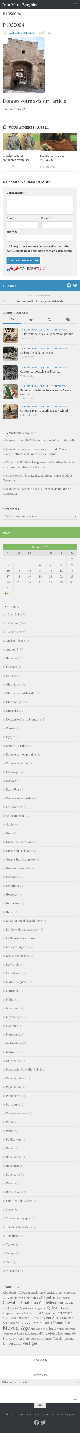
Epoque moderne (17, 763)
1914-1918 (25, 329)
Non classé (13, 1034)
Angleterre (38, 1292)
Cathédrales (30, 1298)
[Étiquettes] (68, 320)
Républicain (30, 1338)
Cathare (11, 675)
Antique (51, 1292)
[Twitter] (75, 285)
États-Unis (13, 789)
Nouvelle (61, 329)
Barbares (15, 1298)
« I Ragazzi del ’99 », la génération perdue (46, 334)
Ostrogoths (13, 1061)
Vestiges (30, 1343)
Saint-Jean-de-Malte (19, 1201)
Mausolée (12, 991)
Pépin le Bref (14, 1087)
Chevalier (11, 1302)
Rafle (9, 1148)
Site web (12, 231)
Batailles (38, 329)
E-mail (46, 218)
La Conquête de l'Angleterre (24, 921)
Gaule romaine (18, 1318)
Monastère (61, 1322)
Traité (10, 1244)
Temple (58, 1338)
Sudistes (47, 1338)
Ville (9, 1262)
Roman (13, 1333)
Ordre (72, 1328)
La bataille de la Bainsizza (37, 352)
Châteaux (29, 1302)
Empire (65, 1308)
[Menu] (75, 4)
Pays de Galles (15, 1078)
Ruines (18, 1338)
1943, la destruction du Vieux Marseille (50, 440)
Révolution (13, 1192)
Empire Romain (15, 745)
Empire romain (13, 1313)
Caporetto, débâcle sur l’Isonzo (40, 371)
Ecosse (10, 728)
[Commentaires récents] (49, 320)
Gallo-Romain (15, 816)
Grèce (9, 833)
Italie (49, 329)
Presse (10, 1122)
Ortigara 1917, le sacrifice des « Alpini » (45, 410)
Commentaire (16, 192)
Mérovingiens (39, 1328)
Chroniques (13, 684)
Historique (13, 877)
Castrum (11, 667)
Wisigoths (12, 1271)
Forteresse (64, 1312)
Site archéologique (18, 1218)
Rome (20, 1333)
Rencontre (13, 1166)
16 (71, 570)
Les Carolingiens (17, 947)
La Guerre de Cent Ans (20, 938)
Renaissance (14, 1157)
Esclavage (12, 772)
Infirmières (13, 903)
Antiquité (12, 649)
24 (8, 582)
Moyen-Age (13, 1017)
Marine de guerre (17, 982)
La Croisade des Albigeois (22, 929)
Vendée (18, 1343)
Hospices (12, 894)
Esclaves (11, 780)
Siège (9, 1209)
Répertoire (13, 1174)
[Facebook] (69, 285)
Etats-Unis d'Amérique (39, 1313)
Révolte (11, 1183)
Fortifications (14, 807)
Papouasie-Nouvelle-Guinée (24, 1069)
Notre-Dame (14, 1043)
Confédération (51, 1302)
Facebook (40, 1359)
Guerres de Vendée (18, 868)
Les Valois (12, 964)
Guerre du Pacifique (18, 851)
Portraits (11, 1104)
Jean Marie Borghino (22, 32)
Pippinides (12, 1096)
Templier (68, 1338)
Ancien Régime (15, 640)
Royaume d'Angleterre (41, 1333)
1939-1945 (12, 623)
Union (8, 1343)
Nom (10, 218)
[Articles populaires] (30, 320)
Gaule (10, 824)
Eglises (53, 1307)
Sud (39, 1338)
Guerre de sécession (19, 842)
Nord (51, 1328)
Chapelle (47, 1297)
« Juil (6, 593)
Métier (10, 999)
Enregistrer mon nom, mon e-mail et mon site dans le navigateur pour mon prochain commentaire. (40, 248)
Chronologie (14, 702)
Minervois (12, 1008)
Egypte (10, 737)
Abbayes (24, 1292)
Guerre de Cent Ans (43, 1317)
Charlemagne (62, 1298)
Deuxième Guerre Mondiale (23, 719)
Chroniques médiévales (21, 693)
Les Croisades (41, 1323)
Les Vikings (13, 973)
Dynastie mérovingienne (32, 1308)
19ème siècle (14, 632)
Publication (13, 1139)
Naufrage (12, 1026)
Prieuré (6, 1333)
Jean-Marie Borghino (20, 4)
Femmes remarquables (20, 798)
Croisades (12, 710)
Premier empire (15, 1113)
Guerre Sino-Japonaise (20, 859)
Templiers (12, 1236)
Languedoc (25, 1323)
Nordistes (62, 1328)
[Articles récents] (12, 320)
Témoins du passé (17, 1227)
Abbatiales (10, 1292)
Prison (10, 1131)
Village (10, 1253)
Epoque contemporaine (21, 754)
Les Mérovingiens (17, 956)
